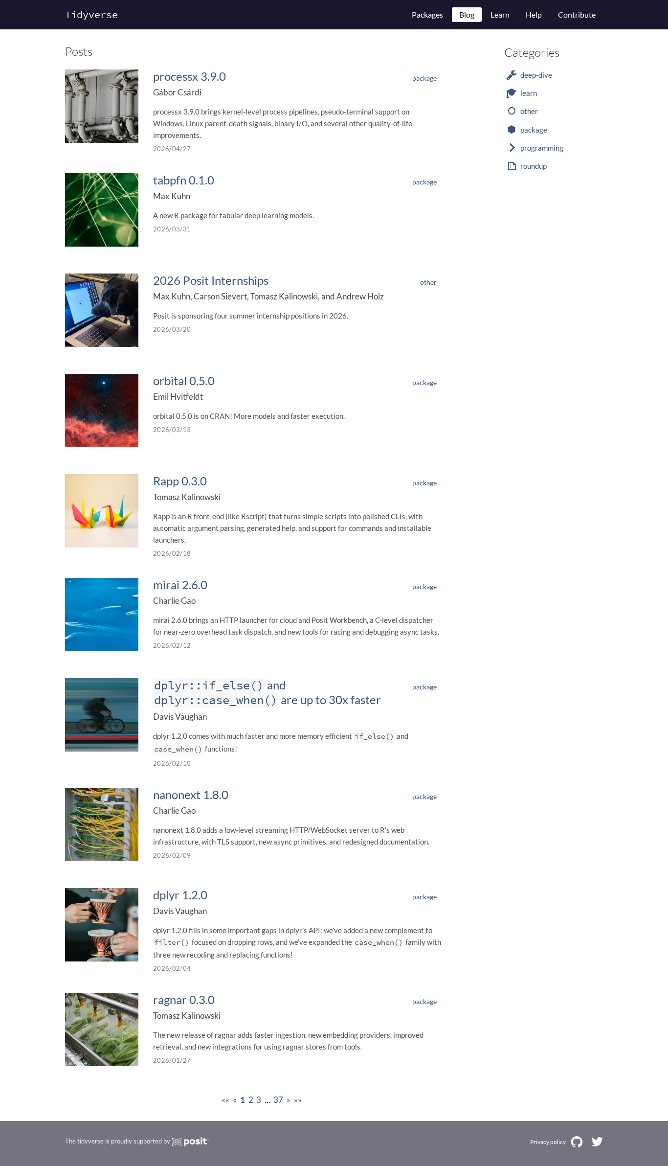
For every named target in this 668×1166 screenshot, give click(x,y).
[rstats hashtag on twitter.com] (597, 1142)
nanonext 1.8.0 (190, 794)
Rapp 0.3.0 (180, 481)
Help (534, 14)
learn (528, 93)
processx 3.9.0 (189, 76)
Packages (427, 14)
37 (278, 1100)
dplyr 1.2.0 (180, 895)
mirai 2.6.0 (180, 584)
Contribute (577, 14)
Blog (466, 14)
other (428, 282)
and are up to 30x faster (267, 692)
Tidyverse (91, 14)
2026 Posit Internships (210, 280)
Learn (500, 14)
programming (541, 147)
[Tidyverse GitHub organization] (577, 1142)
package (424, 78)
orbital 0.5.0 (184, 380)
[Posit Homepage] (190, 1142)
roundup (533, 165)
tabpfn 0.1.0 (183, 180)
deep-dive (536, 74)
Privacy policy (548, 1141)
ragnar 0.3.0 (184, 999)
